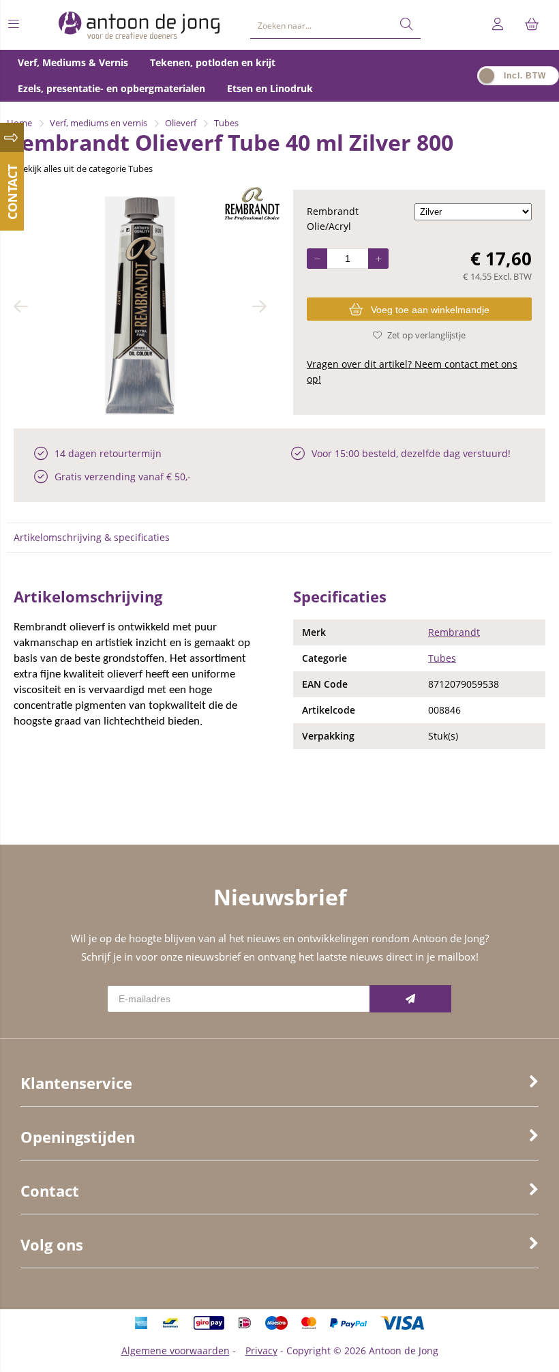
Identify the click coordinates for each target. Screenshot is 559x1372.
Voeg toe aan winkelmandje (430, 309)
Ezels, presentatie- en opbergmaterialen (111, 88)
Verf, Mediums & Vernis (73, 62)
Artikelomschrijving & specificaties (92, 537)
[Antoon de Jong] (139, 25)
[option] (140, 306)
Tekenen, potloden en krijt (212, 62)
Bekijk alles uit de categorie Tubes (85, 168)
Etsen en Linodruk (270, 88)
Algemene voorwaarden (175, 1350)
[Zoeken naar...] (406, 24)
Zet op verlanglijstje (426, 335)
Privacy (261, 1350)
